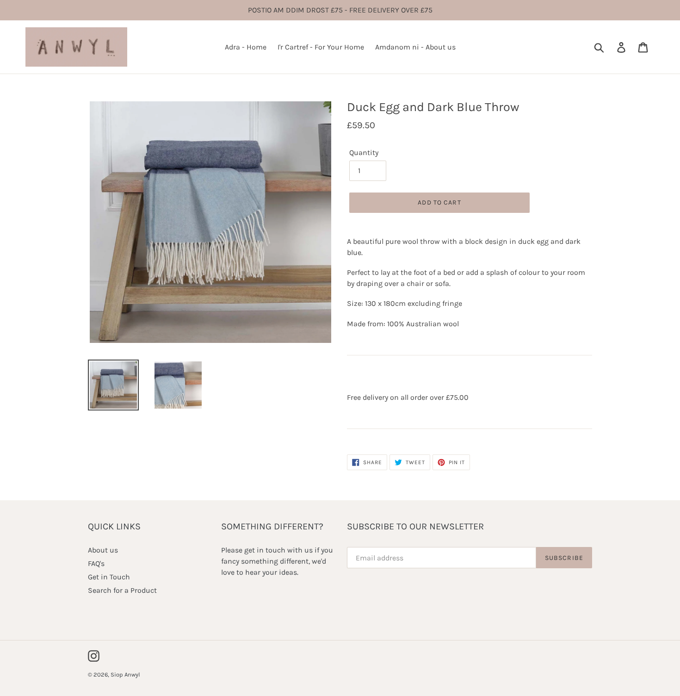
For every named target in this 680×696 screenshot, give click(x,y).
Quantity (363, 152)
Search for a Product (122, 590)
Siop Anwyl (125, 674)
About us (103, 550)
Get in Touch (109, 576)
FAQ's (96, 563)
